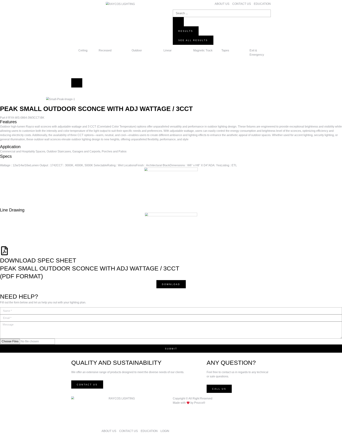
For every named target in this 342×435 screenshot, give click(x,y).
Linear (168, 50)
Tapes (225, 50)
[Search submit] (178, 21)
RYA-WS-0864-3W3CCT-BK (22, 117)
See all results (193, 40)
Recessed (105, 50)
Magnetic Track (203, 50)
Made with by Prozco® (189, 402)
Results (185, 31)
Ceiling (82, 50)
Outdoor (137, 50)
